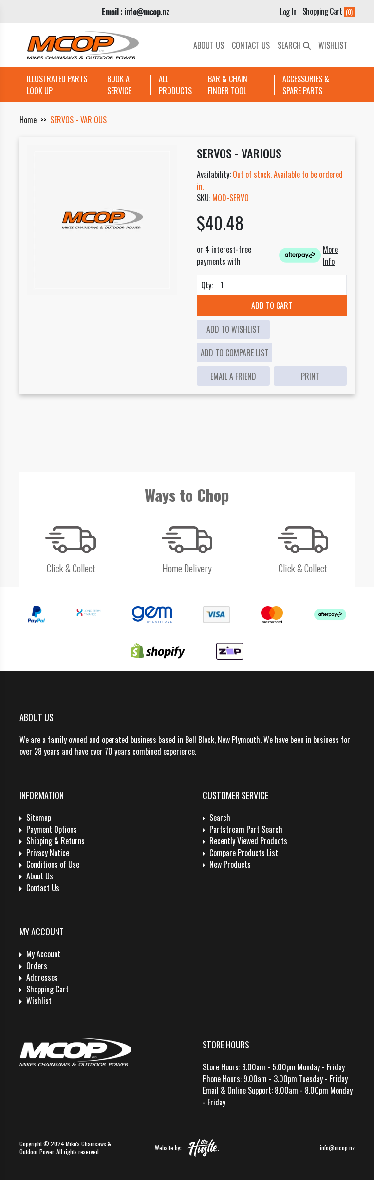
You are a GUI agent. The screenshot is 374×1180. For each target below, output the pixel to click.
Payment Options (51, 829)
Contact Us (251, 45)
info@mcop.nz (337, 1147)
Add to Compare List (234, 353)
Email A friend (233, 376)
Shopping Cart (47, 989)
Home (28, 120)
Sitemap (38, 817)
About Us (208, 45)
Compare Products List (243, 852)
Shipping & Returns (55, 841)
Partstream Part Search (245, 829)
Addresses (42, 977)
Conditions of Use (52, 864)
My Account (43, 954)
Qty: (207, 285)
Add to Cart (271, 305)
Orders (36, 965)
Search (290, 45)
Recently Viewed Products (248, 841)
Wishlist (332, 45)
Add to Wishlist (233, 329)
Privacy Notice (47, 852)
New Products (230, 864)
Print (310, 376)
